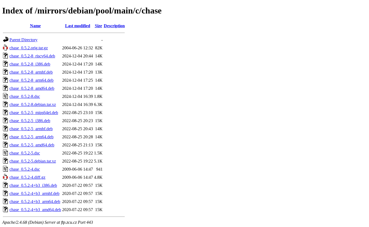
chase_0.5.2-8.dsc (24, 96)
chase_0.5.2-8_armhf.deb (31, 72)
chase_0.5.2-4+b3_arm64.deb (34, 201)
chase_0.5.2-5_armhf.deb (31, 128)
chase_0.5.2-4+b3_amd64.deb (35, 209)
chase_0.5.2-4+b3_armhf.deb (34, 193)
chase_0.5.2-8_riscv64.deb (32, 56)
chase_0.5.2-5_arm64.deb (31, 137)
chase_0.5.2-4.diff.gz (27, 177)
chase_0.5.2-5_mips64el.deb (33, 112)
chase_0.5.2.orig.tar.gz (28, 48)
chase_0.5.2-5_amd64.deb (31, 145)
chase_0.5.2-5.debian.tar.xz (32, 161)
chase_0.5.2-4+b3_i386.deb (33, 185)
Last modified (77, 25)
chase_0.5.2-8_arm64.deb (31, 80)
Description (114, 25)
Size (98, 25)
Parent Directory (23, 39)
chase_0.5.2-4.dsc (24, 169)
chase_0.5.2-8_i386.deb (29, 64)
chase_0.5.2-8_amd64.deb (31, 88)
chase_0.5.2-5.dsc (24, 153)
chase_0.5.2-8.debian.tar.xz (32, 104)
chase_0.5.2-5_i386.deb (29, 120)
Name (35, 25)
